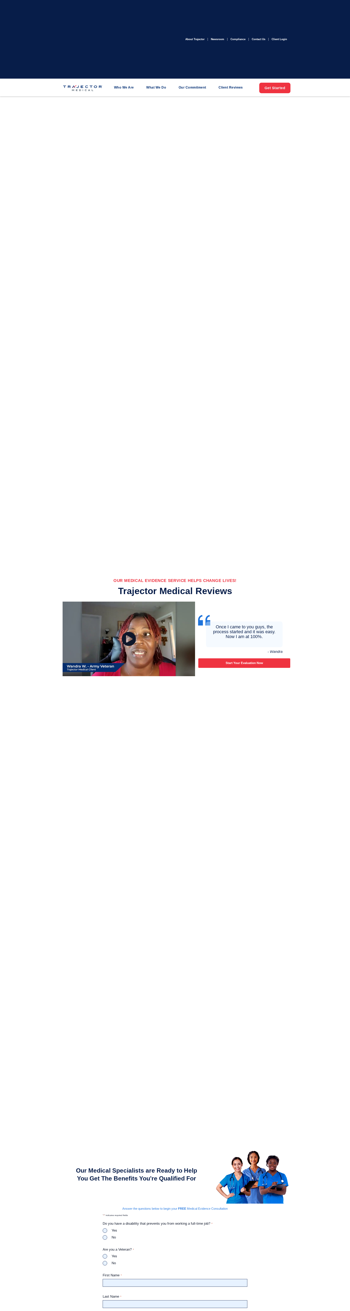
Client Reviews (231, 87)
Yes (114, 1230)
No (114, 1237)
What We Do (156, 87)
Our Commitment (192, 87)
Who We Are (124, 87)
